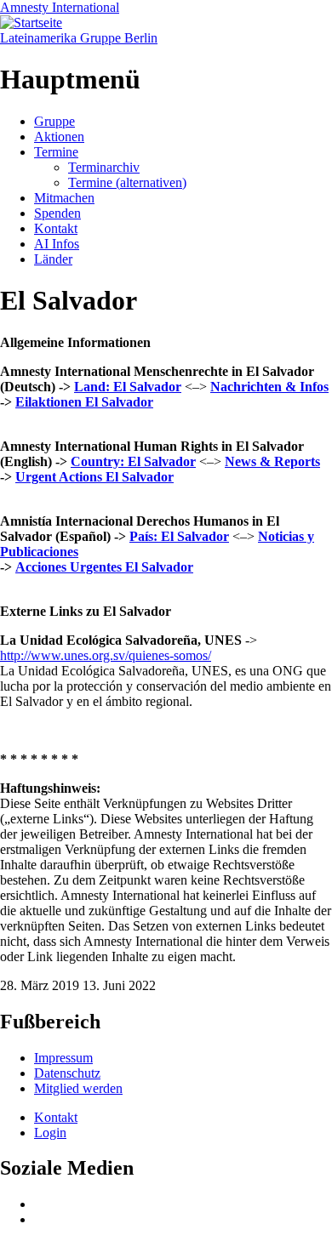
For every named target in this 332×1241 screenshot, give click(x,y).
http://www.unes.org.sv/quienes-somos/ (105, 655)
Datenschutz (67, 1073)
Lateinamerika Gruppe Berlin (78, 38)
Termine (56, 152)
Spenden (57, 213)
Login (50, 1132)
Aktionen (59, 136)
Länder (53, 259)
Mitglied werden (78, 1088)
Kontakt (55, 228)
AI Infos (56, 243)
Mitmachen (64, 198)
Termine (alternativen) (127, 182)
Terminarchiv (104, 167)
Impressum (63, 1057)
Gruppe (54, 121)
